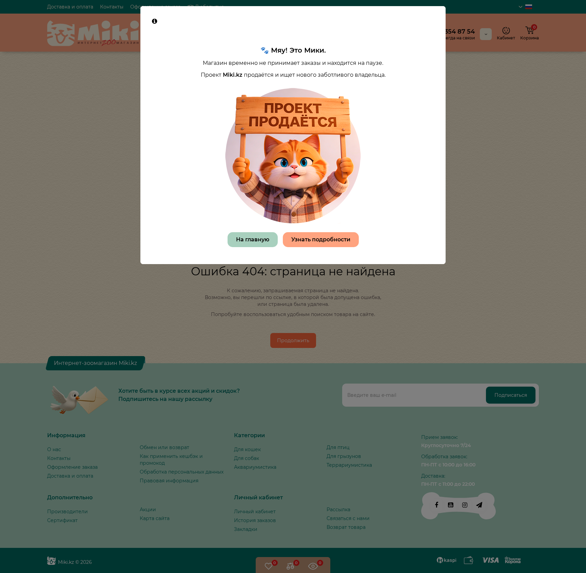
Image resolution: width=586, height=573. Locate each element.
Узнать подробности (320, 239)
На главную (252, 239)
